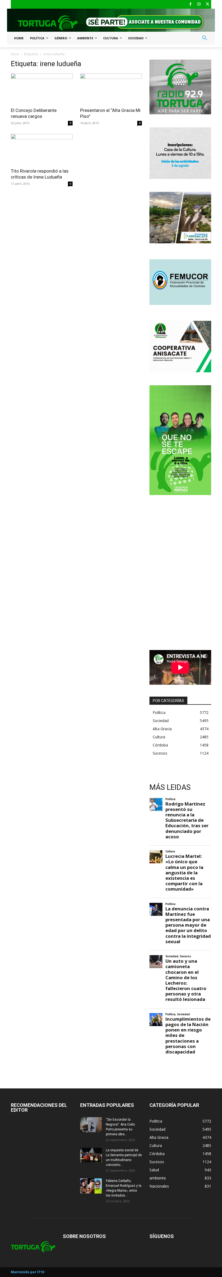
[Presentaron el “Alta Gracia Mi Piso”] (111, 88)
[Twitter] (207, 4)
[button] (204, 38)
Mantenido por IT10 (27, 1272)
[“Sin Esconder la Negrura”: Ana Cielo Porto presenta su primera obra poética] (91, 1124)
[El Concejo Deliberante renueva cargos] (42, 88)
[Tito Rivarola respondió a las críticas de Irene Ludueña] (42, 149)
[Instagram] (199, 4)
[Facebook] (190, 4)
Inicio (15, 54)
